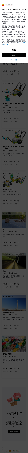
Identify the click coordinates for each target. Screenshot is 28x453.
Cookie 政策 (21, 43)
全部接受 (14, 55)
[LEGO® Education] (7, 5)
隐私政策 (5, 44)
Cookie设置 (14, 60)
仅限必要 (14, 50)
